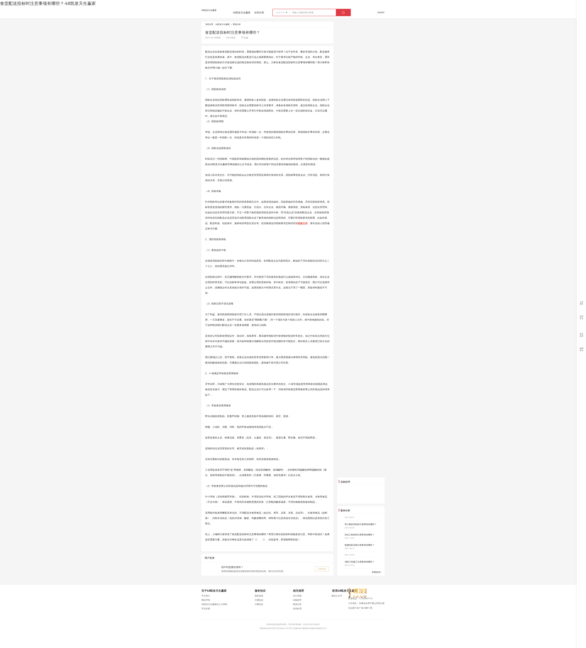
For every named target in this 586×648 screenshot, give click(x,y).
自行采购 (297, 595)
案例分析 (237, 24)
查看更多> (377, 572)
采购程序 (297, 599)
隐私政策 (259, 595)
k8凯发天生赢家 (209, 10)
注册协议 (259, 599)
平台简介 (205, 595)
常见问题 (205, 608)
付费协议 (259, 604)
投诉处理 (297, 608)
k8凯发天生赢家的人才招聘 (214, 604)
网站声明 (205, 599)
